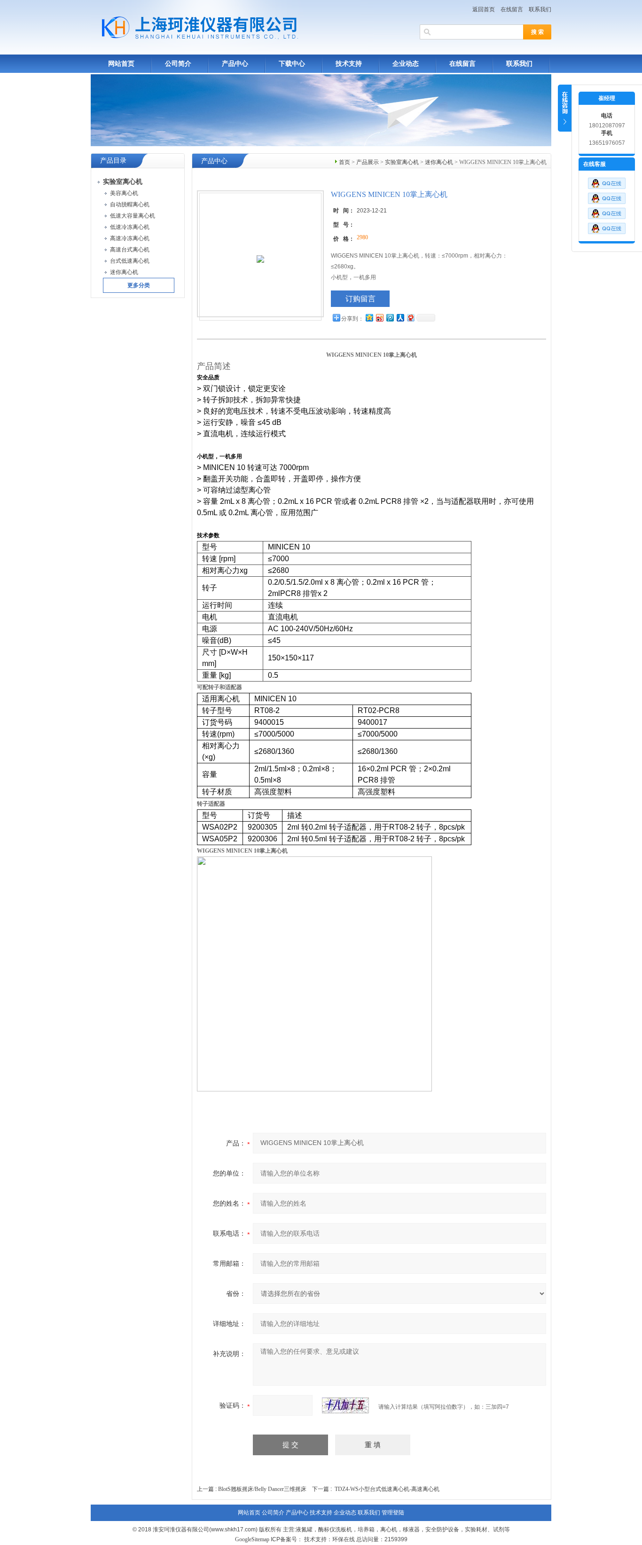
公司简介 (178, 63)
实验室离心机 (402, 162)
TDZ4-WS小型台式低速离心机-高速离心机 (387, 1489)
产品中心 (235, 63)
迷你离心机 (439, 162)
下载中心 (292, 63)
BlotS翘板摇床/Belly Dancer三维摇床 (262, 1489)
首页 (344, 162)
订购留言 (360, 299)
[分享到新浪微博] (379, 317)
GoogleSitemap (252, 1539)
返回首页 (483, 9)
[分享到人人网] (400, 317)
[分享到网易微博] (410, 317)
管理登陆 (393, 1512)
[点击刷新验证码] (345, 1405)
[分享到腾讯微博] (389, 317)
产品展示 (367, 162)
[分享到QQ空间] (369, 317)
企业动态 (405, 63)
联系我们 (540, 9)
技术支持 (349, 63)
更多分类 (138, 285)
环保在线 (343, 1539)
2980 (362, 237)
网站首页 (121, 63)
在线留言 (512, 9)
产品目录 (113, 160)
